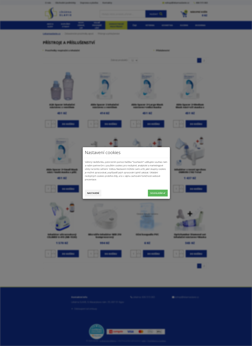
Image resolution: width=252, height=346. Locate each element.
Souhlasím (156, 193)
